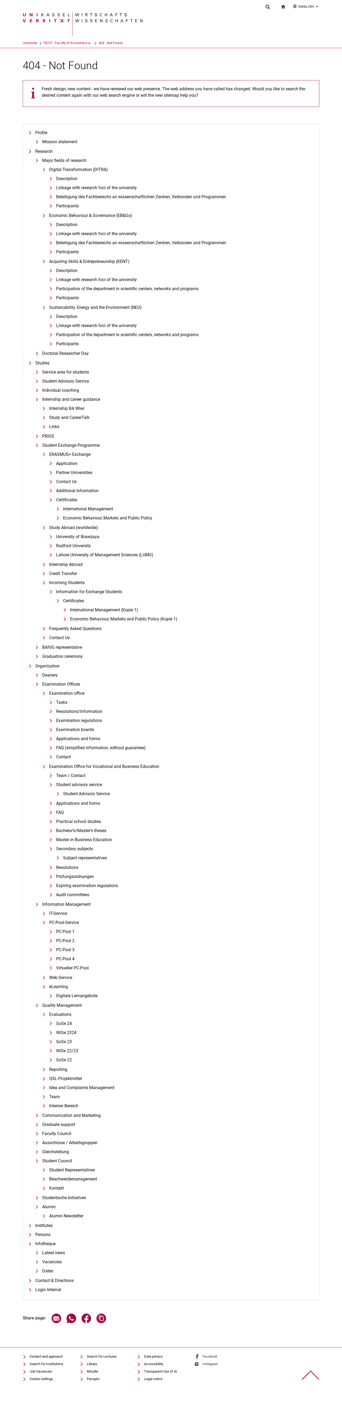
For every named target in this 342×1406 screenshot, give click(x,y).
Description (66, 224)
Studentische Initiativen (64, 1197)
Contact (63, 756)
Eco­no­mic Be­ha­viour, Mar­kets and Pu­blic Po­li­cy (107, 518)
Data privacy (153, 1356)
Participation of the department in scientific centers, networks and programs (127, 288)
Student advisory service (79, 784)
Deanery (50, 675)
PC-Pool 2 (65, 940)
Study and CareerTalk (69, 417)
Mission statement (59, 141)
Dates (47, 1270)
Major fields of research (64, 160)
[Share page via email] (56, 1321)
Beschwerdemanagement (73, 1179)
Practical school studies (78, 821)
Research (44, 151)
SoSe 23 (64, 1041)
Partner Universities (74, 472)
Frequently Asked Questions (75, 628)
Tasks (61, 702)
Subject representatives (85, 857)
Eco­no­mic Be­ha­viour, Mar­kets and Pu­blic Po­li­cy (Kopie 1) (123, 619)
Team (54, 1096)
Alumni (49, 1206)
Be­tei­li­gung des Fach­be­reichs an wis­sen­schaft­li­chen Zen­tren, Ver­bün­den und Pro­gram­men (141, 196)
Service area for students (65, 372)
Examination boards (75, 729)
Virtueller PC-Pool (72, 967)
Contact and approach (46, 1356)
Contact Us (66, 481)
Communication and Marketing (71, 1115)
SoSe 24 (64, 1023)
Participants (67, 205)
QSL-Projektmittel (65, 1078)
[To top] (310, 1375)
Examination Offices (61, 684)
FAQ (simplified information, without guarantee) (101, 747)
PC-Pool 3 (65, 949)
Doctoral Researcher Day (65, 353)
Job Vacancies (41, 1371)
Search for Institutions (46, 1364)
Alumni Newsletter (66, 1215)
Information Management (66, 904)
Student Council (57, 1160)
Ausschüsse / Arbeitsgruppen (70, 1142)
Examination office (66, 693)
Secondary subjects (74, 848)
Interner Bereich (63, 1105)
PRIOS (48, 436)
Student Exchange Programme (71, 445)
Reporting (58, 1069)
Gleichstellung (55, 1151)
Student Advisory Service (65, 381)
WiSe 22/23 (67, 1050)
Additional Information (77, 490)
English (308, 7)
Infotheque (45, 1243)
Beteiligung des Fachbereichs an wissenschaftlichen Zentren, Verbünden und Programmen (141, 242)
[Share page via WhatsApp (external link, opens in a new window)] (71, 1321)
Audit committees (72, 894)
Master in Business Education (84, 839)
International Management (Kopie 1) (104, 609)
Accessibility (153, 1364)
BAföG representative (62, 647)
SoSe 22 (64, 1059)
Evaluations (60, 1014)
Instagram (210, 1364)
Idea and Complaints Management (81, 1087)
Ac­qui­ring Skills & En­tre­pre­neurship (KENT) (89, 261)
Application (66, 463)
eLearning (58, 986)
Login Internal (48, 1289)
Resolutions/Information (79, 711)
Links (54, 426)
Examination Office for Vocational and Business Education (104, 766)
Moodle (92, 1371)
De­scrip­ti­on (66, 178)
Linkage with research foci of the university (96, 187)
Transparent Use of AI (160, 1371)
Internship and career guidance (71, 399)
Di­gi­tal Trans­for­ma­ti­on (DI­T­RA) (78, 169)
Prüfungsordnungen (75, 876)
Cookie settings (41, 1379)
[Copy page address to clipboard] (101, 1321)
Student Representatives (72, 1169)
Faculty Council (56, 1133)
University (30, 43)
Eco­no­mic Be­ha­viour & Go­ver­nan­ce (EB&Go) (90, 215)
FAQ (60, 812)
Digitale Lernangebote (77, 995)
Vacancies (52, 1261)
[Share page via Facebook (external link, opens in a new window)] (86, 1321)
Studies (42, 363)
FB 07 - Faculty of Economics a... (68, 43)
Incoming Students (67, 582)
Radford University (73, 545)
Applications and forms (78, 738)
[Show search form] (267, 6)
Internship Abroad (66, 564)
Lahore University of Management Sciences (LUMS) (104, 554)
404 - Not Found (110, 43)
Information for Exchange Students (89, 591)
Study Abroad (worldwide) (73, 527)
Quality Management (62, 1005)
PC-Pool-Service (64, 922)
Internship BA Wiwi (66, 408)
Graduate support (58, 1124)
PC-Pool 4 (65, 958)
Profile (41, 132)
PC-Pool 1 (65, 931)
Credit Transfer (63, 573)
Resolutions (67, 867)
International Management (88, 508)
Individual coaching (60, 390)
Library (92, 1364)
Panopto (93, 1379)
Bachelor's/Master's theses (81, 830)
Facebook (210, 1356)
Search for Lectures (102, 1356)
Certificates (66, 499)
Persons (42, 1234)
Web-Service (60, 977)
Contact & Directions (54, 1280)
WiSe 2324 (66, 1032)
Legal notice (153, 1379)
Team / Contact (71, 775)
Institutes (44, 1225)
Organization (47, 666)
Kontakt (56, 1188)
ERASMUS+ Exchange (70, 454)
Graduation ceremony (62, 656)
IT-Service (58, 913)
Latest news (53, 1252)
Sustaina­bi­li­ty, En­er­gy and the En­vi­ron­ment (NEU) (95, 307)
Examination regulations (79, 720)
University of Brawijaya (77, 536)
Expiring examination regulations (87, 885)
